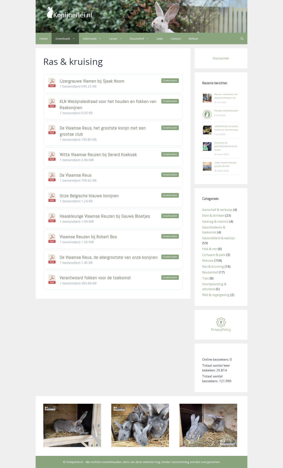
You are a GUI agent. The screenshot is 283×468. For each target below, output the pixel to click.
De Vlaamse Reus (75, 175)
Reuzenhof (210, 272)
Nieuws (208, 260)
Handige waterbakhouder (226, 110)
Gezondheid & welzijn (218, 238)
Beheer (193, 38)
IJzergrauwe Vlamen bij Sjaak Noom (92, 81)
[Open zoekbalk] (242, 38)
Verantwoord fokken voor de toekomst (95, 278)
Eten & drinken (213, 215)
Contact (176, 38)
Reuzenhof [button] (137, 38)
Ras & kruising (213, 266)
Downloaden (170, 80)
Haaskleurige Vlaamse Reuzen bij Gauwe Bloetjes (105, 216)
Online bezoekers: (216, 359)
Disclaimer (221, 58)
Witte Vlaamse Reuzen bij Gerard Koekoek (98, 154)
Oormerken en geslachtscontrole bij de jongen (225, 146)
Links (160, 38)
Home (43, 38)
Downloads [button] (62, 38)
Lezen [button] (113, 38)
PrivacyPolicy (221, 329)
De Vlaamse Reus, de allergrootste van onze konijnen (109, 257)
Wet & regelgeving (216, 294)
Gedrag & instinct (215, 221)
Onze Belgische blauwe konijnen (89, 196)
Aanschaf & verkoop (217, 209)
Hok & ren (209, 249)
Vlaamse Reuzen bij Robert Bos (88, 237)
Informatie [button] (90, 38)
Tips (205, 278)
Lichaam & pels (213, 254)
